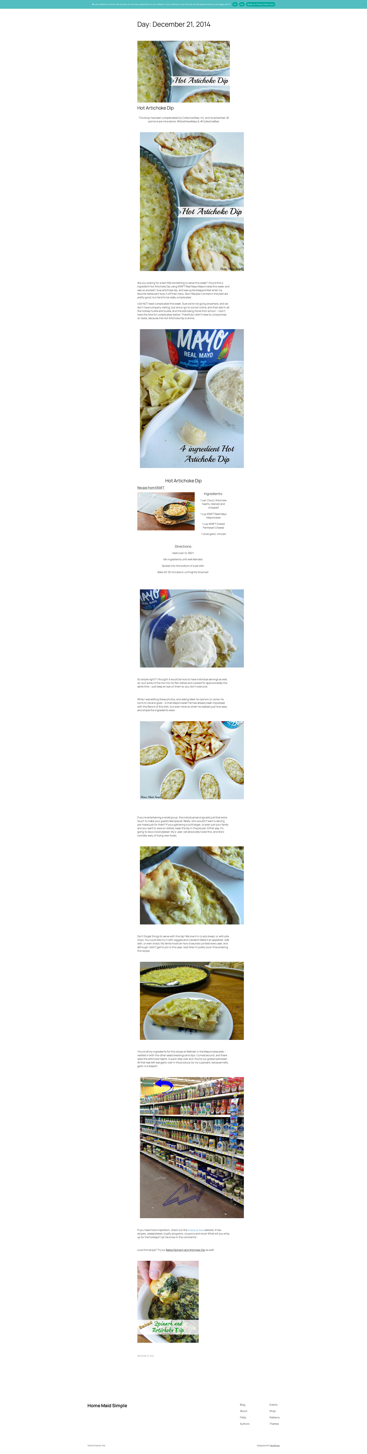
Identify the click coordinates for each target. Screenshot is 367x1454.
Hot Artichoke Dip (155, 107)
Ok (235, 4)
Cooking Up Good (196, 1230)
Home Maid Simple (107, 1405)
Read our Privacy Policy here (260, 4)
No (242, 4)
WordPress (275, 1445)
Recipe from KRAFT (150, 487)
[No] (363, 4)
